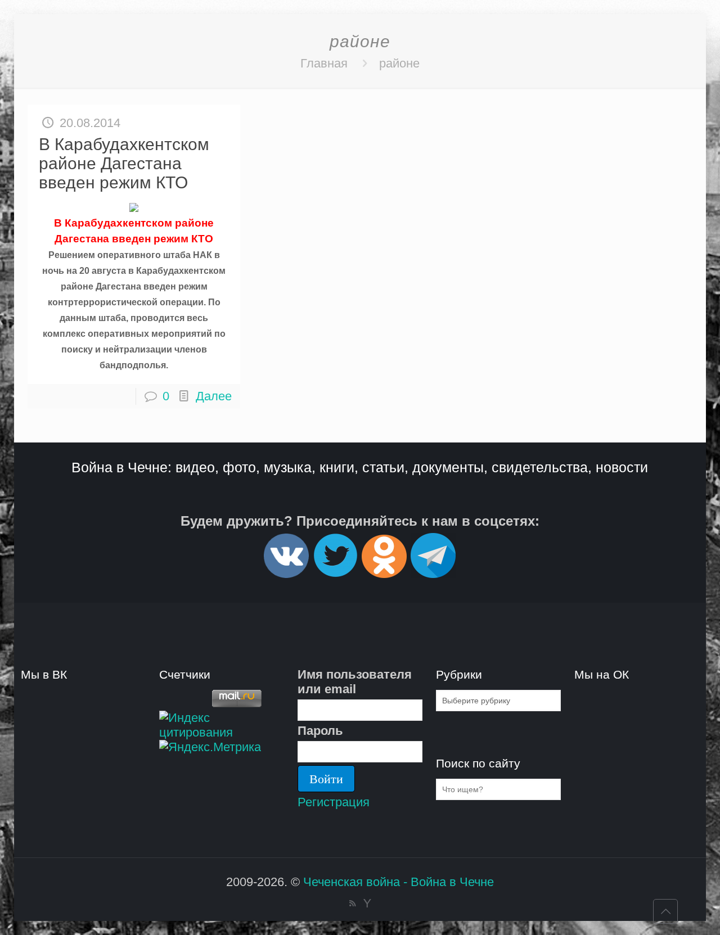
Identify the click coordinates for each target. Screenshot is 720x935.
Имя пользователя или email (355, 681)
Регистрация (334, 802)
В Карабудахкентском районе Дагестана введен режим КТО (124, 163)
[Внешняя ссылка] (286, 573)
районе (399, 63)
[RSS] (352, 903)
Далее (214, 396)
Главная (324, 63)
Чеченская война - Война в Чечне (398, 882)
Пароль (320, 731)
